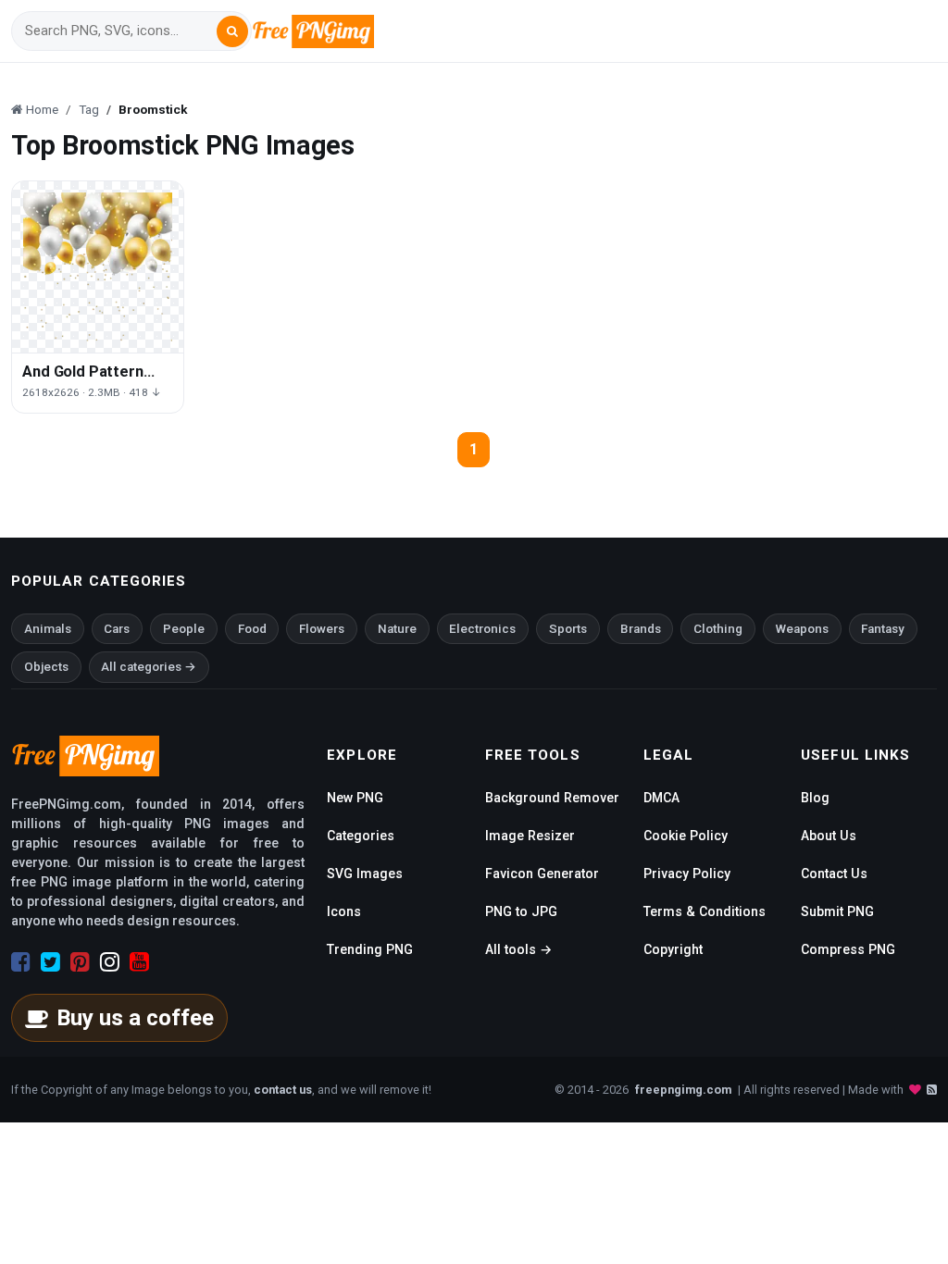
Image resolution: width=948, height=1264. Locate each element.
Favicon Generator (542, 873)
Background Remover (552, 797)
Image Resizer (530, 835)
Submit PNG (837, 911)
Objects (46, 667)
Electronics (482, 629)
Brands (640, 629)
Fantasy (882, 629)
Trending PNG (370, 949)
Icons (344, 911)
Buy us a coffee (135, 1018)
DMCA (661, 797)
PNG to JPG (521, 911)
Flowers (321, 629)
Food (252, 629)
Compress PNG (848, 949)
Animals (47, 629)
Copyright (673, 949)
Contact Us (834, 873)
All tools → (518, 949)
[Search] (232, 31)
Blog (815, 797)
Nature (397, 629)
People (184, 629)
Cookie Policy (685, 835)
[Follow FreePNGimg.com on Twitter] (50, 962)
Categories (360, 835)
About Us (828, 835)
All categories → (148, 667)
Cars (117, 629)
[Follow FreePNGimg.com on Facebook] (21, 962)
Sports (568, 629)
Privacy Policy (686, 873)
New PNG (355, 797)
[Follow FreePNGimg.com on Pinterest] (80, 962)
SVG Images (365, 873)
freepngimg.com (683, 1090)
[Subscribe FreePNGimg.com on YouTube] (139, 962)
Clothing (717, 629)
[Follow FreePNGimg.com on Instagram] (109, 962)
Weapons (802, 629)
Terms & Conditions (704, 911)
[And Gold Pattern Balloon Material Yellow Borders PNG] (97, 267)
